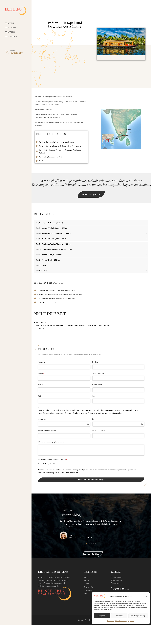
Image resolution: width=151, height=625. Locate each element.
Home (86, 577)
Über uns (87, 580)
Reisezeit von (43, 419)
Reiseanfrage (11, 37)
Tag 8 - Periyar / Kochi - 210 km (48, 260)
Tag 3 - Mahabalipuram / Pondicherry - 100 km (53, 233)
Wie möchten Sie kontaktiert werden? (52, 460)
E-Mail (41, 373)
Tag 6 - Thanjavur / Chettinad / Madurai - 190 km (54, 249)
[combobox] (64, 424)
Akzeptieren (102, 616)
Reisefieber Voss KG (68, 473)
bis (93, 419)
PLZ (39, 396)
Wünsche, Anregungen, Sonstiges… (51, 442)
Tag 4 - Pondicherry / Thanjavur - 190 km (51, 239)
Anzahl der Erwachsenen (47, 431)
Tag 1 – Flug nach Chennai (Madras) (49, 223)
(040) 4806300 (16, 53)
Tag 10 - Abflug (41, 271)
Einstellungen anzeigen (138, 616)
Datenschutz (88, 587)
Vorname (42, 362)
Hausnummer (97, 385)
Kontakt (86, 584)
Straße (40, 385)
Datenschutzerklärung (121, 621)
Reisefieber (10, 32)
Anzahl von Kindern (99, 431)
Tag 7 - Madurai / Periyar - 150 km (49, 255)
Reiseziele (9, 23)
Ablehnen (119, 616)
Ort (93, 396)
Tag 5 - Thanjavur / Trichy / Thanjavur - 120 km (53, 244)
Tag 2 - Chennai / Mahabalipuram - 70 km (51, 228)
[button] (146, 596)
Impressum (110, 621)
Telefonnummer (98, 373)
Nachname (96, 362)
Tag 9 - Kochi (41, 265)
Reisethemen (10, 28)
